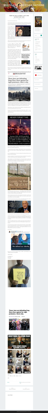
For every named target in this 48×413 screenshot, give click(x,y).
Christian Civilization (37, 41)
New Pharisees (28, 382)
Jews (25, 382)
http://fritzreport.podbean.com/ (38, 70)
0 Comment (23, 18)
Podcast (36, 62)
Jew (9, 382)
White (20, 383)
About (36, 56)
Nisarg (30, 411)
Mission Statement (37, 60)
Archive (36, 57)
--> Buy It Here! (38, 15)
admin (20, 18)
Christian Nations (37, 59)
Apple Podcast (36, 88)
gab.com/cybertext (37, 79)
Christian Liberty (23, 382)
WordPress (25, 411)
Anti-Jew (36, 47)
